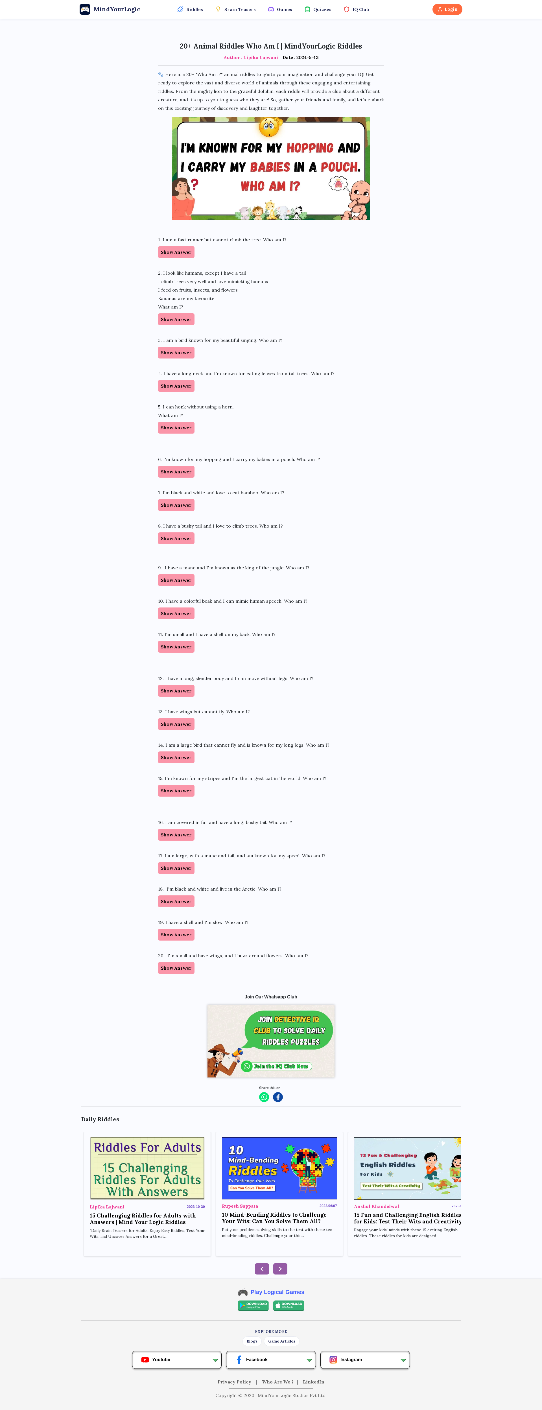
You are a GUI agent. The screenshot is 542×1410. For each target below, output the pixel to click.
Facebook (257, 1359)
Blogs (252, 1341)
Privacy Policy (235, 1382)
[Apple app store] (288, 1305)
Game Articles (281, 1341)
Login (451, 9)
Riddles (194, 9)
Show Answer (176, 252)
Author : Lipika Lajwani (251, 57)
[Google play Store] (253, 1305)
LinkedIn (313, 1382)
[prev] (262, 1269)
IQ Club (361, 9)
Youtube (161, 1359)
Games (284, 9)
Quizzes (322, 9)
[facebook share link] (278, 1097)
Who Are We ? (278, 1382)
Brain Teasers (240, 9)
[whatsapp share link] (264, 1097)
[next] (280, 1269)
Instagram (351, 1359)
